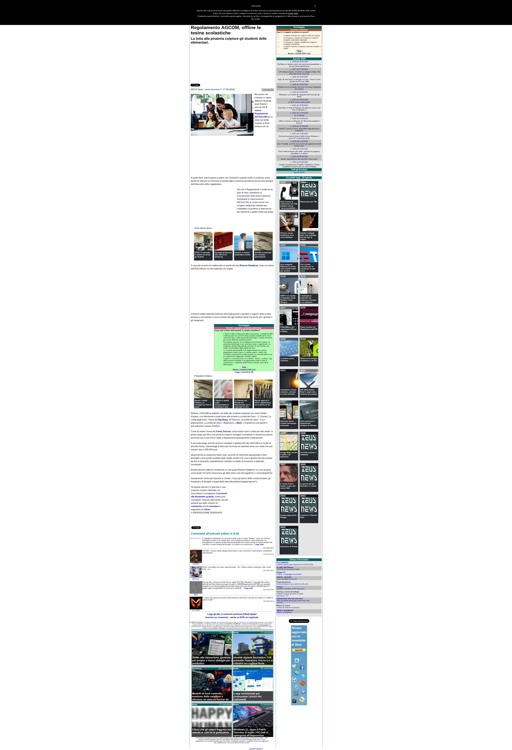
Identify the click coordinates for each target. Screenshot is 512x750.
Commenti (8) (268, 90)
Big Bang (223, 420)
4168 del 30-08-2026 (300, 62)
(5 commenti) (267, 704)
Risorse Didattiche (249, 265)
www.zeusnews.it (213, 89)
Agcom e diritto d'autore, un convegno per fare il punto (203, 403)
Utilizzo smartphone (284, 612)
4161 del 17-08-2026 (300, 113)
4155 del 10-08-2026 (300, 149)
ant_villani (196, 610)
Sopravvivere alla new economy (289, 599)
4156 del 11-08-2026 (300, 141)
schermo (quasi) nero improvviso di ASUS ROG (294, 565)
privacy (259, 739)
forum (231, 742)
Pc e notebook (282, 563)
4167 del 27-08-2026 (300, 69)
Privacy (279, 587)
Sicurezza (197, 668)
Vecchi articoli (299, 172)
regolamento (243, 622)
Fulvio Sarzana (223, 431)
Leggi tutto (259, 544)
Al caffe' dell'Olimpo (284, 567)
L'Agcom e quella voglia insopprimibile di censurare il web (222, 403)
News (194, 632)
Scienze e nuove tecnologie (287, 592)
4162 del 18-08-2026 (300, 105)
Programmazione (283, 582)
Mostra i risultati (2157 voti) (299, 54)
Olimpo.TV (280, 572)
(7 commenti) (225, 632)
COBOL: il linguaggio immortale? (289, 574)
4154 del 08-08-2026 (300, 157)
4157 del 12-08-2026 (300, 134)
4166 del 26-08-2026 (300, 77)
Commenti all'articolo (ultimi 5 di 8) (215, 533)
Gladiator (196, 564)
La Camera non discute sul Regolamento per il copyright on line (242, 403)
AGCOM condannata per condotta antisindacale (263, 255)
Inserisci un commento (216, 617)
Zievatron (196, 579)
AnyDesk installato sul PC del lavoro (290, 589)
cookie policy (293, 13)
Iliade (239, 423)
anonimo (213, 506)
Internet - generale (283, 577)
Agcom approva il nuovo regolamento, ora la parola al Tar (263, 402)
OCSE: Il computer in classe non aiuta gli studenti (202, 255)
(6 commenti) (267, 668)
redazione (241, 741)
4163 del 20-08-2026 (300, 100)
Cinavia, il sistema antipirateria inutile (242, 254)
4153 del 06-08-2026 (300, 162)
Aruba (202, 446)
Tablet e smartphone (284, 610)
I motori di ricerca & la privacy (288, 607)
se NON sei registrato (247, 617)
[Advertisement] (211, 64)
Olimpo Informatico (299, 559)
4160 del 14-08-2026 (300, 119)
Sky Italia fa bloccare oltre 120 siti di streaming (223, 255)
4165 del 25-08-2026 (300, 84)
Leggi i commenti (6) (244, 372)
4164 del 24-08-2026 (300, 92)
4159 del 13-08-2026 (300, 126)
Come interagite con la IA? (286, 579)
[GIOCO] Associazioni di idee (287, 569)
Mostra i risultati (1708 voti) (244, 370)
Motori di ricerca (283, 605)
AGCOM (245, 202)
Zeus (196, 595)
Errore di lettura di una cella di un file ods (292, 584)
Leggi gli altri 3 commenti (219, 614)
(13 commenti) (225, 668)
